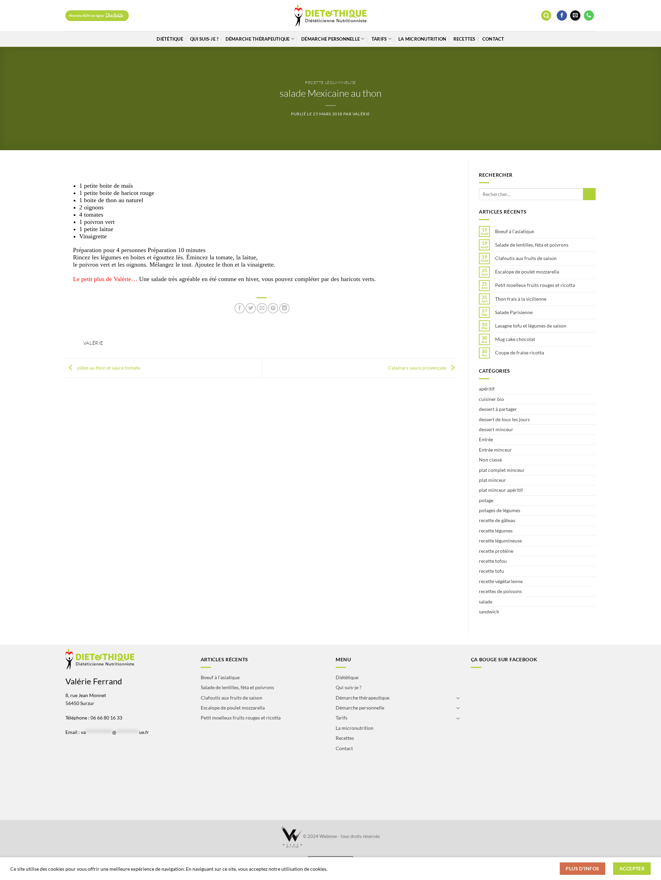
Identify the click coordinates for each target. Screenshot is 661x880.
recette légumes (496, 531)
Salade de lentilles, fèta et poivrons (531, 245)
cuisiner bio (491, 399)
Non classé (490, 460)
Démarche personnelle (330, 39)
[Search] (546, 15)
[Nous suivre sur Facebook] (562, 15)
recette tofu (491, 571)
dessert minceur (496, 429)
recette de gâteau (497, 520)
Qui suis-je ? (204, 39)
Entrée (486, 439)
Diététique (170, 39)
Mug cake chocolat (515, 339)
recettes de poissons (500, 591)
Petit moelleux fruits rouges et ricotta (535, 285)
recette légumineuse (330, 82)
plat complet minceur (502, 470)
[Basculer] (458, 698)
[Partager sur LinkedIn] (284, 308)
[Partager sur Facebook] (239, 308)
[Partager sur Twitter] (250, 308)
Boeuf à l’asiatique (514, 231)
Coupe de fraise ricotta (519, 352)
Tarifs (379, 39)
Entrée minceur (495, 450)
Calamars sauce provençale (417, 368)
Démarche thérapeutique (257, 39)
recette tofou (493, 561)
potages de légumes (499, 510)
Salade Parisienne (514, 312)
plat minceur (492, 480)
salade (485, 601)
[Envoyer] (589, 194)
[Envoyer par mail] (262, 308)
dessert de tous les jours (504, 419)
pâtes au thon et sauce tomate (108, 368)
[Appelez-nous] (589, 15)
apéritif (487, 389)
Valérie (361, 114)
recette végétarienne (501, 581)
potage (486, 500)
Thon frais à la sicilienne (520, 299)
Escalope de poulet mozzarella (527, 272)
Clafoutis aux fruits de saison (526, 258)
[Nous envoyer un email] (575, 15)
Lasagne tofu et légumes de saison (530, 326)
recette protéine (496, 551)
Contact (493, 39)
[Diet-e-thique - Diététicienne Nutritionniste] (330, 15)
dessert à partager (498, 409)
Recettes (464, 39)
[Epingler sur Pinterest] (273, 308)
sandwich (489, 611)
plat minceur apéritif (501, 490)
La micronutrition (422, 39)
